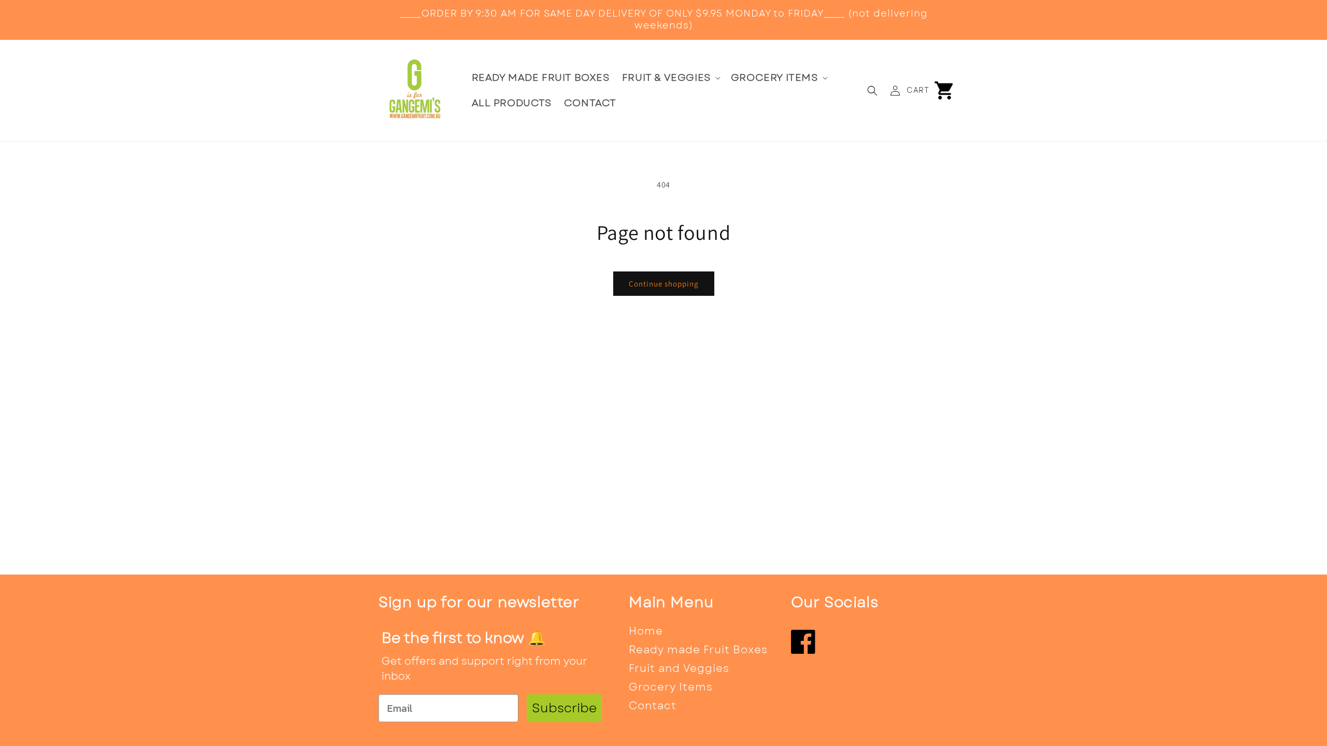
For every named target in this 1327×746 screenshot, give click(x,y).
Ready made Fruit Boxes (698, 649)
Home (646, 631)
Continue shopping (664, 284)
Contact (652, 705)
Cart (918, 90)
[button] (670, 78)
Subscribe (564, 708)
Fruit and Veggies (679, 668)
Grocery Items (671, 687)
